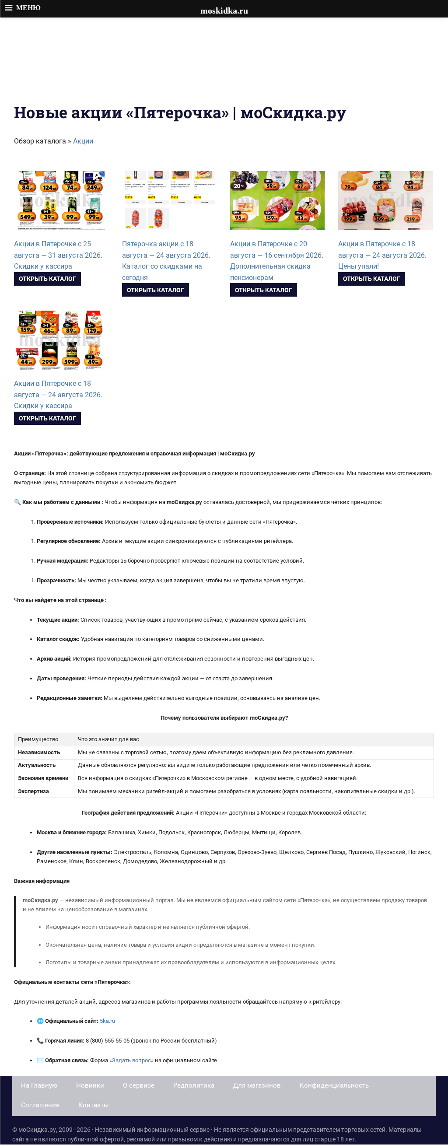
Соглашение (40, 1105)
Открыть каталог (47, 278)
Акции (83, 141)
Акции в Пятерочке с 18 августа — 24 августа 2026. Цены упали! (382, 255)
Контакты (93, 1105)
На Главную (39, 1085)
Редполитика (193, 1085)
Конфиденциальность (334, 1085)
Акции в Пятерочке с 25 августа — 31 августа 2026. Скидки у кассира (58, 255)
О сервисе (138, 1085)
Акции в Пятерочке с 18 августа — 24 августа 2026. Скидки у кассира (58, 394)
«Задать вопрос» (131, 1060)
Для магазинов (257, 1085)
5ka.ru (107, 1021)
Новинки (90, 1085)
